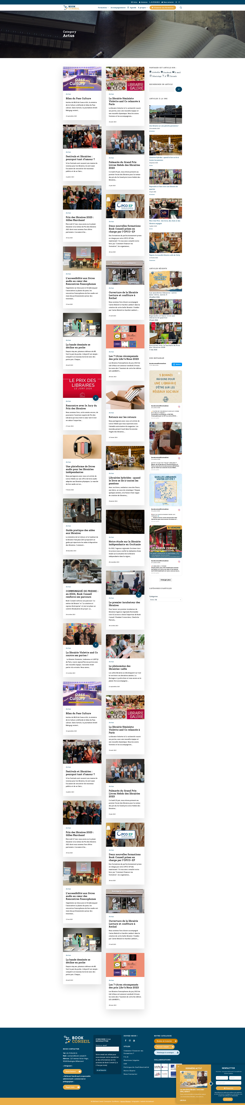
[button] (72, 1071)
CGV (125, 1064)
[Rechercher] (179, 89)
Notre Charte (129, 1071)
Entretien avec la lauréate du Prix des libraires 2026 (164, 346)
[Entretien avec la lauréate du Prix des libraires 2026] (165, 333)
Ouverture (152, 260)
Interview (152, 131)
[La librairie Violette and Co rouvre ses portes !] (82, 650)
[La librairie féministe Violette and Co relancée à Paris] (125, 96)
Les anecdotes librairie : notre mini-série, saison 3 (163, 294)
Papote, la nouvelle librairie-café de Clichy (164, 255)
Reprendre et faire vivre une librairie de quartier (162, 317)
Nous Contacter (130, 1074)
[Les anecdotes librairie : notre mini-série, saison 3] (165, 281)
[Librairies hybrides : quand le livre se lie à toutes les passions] (125, 475)
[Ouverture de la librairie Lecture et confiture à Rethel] (125, 290)
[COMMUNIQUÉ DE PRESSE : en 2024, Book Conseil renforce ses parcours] (82, 589)
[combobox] (165, 600)
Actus (68, 94)
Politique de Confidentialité (136, 1067)
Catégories (153, 596)
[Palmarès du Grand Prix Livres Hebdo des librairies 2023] (125, 160)
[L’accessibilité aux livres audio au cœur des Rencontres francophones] (82, 277)
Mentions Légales (131, 1060)
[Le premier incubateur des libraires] (125, 600)
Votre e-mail (101, 1045)
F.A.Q (126, 1057)
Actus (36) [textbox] (153, 599)
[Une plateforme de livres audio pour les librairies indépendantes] (82, 464)
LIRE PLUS (183, 1100)
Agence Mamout (125, 1101)
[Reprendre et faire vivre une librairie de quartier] (165, 307)
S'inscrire (229, 1088)
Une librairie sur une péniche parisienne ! (164, 126)
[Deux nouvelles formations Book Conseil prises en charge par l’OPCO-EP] (125, 225)
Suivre (178, 364)
